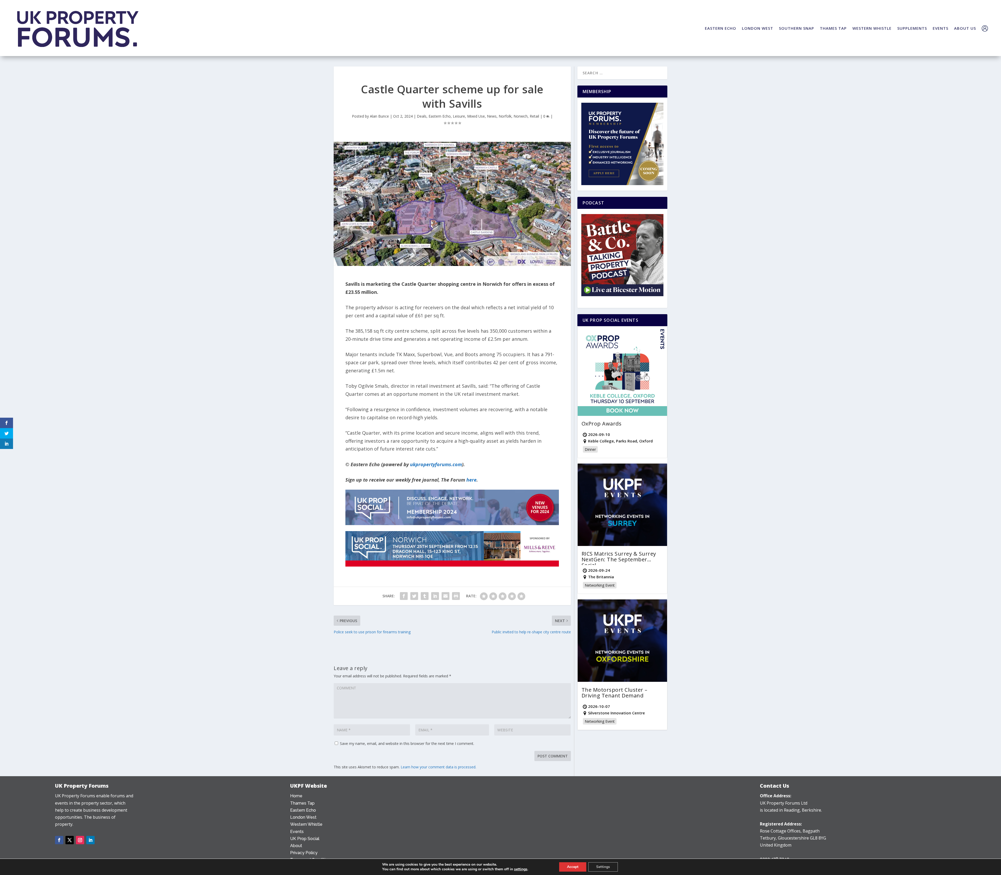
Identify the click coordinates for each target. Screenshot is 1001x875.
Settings (603, 866)
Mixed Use (476, 116)
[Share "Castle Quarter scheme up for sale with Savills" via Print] (456, 596)
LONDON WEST (757, 28)
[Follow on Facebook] (59, 840)
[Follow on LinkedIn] (90, 840)
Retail (534, 116)
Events (297, 831)
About (296, 845)
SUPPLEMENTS (912, 28)
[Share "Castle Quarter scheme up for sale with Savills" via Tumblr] (424, 596)
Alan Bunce (379, 116)
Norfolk (505, 116)
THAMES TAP (833, 28)
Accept (572, 866)
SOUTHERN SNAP (796, 28)
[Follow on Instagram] (80, 840)
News (492, 116)
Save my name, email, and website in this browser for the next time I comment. (407, 743)
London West (303, 817)
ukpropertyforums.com (436, 464)
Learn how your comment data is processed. (438, 766)
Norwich (521, 116)
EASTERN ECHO (720, 28)
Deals (421, 116)
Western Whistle (306, 824)
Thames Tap (302, 803)
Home (296, 795)
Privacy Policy (304, 852)
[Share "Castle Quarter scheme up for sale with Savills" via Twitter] (414, 596)
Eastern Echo (440, 116)
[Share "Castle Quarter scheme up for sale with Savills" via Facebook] (404, 596)
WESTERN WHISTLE (872, 28)
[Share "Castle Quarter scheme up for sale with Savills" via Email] (445, 596)
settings (520, 869)
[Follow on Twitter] (69, 840)
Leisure (459, 116)
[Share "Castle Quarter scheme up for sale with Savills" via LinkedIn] (435, 596)
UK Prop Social (304, 838)
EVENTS (940, 28)
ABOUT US (965, 28)
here (471, 480)
